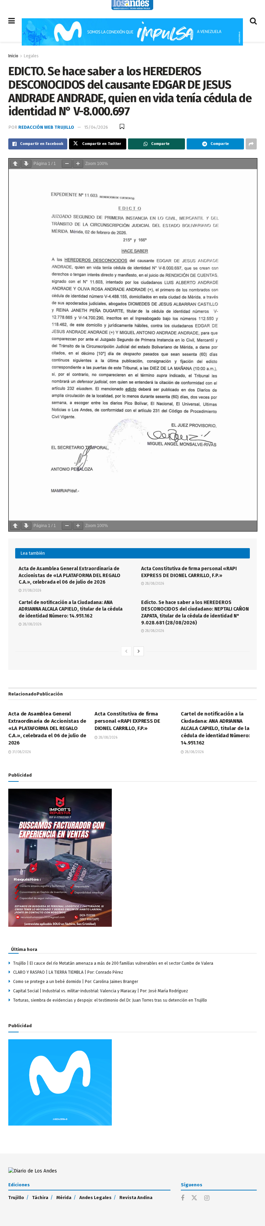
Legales (31, 55)
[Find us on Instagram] (206, 1198)
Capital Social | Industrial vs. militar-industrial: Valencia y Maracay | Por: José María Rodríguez (100, 991)
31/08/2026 (31, 590)
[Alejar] (67, 164)
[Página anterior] (15, 164)
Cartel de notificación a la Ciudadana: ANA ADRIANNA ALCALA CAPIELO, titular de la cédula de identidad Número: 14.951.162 (70, 609)
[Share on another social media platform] (251, 143)
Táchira (40, 1197)
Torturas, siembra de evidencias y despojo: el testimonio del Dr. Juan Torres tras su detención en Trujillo (110, 1000)
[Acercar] (78, 164)
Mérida (63, 1197)
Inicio (13, 55)
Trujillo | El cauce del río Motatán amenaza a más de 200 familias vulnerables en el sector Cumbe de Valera (113, 963)
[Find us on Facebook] (182, 1198)
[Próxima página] (26, 164)
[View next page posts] (139, 651)
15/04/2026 (96, 127)
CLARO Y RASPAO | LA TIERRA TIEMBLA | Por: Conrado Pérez (68, 972)
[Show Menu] (11, 21)
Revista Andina (136, 1197)
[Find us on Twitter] (194, 1198)
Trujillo (16, 1197)
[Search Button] (253, 21)
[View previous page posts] (126, 651)
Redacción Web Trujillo (46, 127)
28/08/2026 (154, 584)
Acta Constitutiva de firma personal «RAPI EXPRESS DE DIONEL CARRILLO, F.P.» (127, 721)
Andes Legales (95, 1197)
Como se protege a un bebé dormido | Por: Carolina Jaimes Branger (76, 981)
